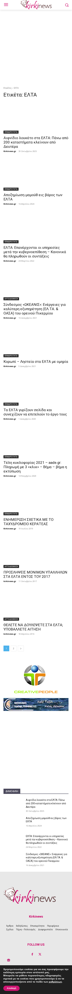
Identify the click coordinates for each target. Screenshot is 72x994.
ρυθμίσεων (55, 981)
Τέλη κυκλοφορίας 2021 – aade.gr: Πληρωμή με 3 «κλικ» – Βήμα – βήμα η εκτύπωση (35, 467)
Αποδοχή (11, 988)
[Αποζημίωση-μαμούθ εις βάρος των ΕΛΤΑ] (36, 174)
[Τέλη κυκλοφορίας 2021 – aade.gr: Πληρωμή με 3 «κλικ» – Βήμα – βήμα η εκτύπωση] (36, 442)
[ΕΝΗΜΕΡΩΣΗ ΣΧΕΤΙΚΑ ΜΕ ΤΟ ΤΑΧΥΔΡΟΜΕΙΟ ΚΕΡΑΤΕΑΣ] (36, 499)
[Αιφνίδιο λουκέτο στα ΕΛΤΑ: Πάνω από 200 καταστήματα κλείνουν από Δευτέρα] (36, 117)
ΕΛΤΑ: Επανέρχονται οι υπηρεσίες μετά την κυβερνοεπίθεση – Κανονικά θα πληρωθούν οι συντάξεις (34, 252)
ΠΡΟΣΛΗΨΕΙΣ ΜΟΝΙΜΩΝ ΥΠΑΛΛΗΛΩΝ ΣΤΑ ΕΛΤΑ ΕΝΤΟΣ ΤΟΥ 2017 (35, 574)
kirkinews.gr (9, 581)
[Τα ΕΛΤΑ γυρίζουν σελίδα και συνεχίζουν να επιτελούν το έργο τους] (36, 389)
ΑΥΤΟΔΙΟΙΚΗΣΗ (11, 298)
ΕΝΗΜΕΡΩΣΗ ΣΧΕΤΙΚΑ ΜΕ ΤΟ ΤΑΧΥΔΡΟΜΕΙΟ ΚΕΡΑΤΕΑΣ (28, 522)
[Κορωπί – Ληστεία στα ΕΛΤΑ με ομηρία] (36, 341)
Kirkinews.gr (9, 151)
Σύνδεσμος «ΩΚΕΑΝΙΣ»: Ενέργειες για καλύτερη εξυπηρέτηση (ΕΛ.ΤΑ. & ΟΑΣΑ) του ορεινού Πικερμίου (34, 309)
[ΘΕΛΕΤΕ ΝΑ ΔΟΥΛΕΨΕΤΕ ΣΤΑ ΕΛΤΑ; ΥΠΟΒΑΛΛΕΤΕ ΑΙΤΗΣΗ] (36, 604)
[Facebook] (32, 954)
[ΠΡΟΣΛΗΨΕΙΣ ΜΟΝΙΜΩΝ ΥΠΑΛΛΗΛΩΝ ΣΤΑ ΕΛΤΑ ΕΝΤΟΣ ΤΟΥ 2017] (36, 552)
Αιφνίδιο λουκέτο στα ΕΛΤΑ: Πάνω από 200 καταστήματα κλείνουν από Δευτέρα (35, 142)
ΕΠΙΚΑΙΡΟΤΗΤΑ (11, 132)
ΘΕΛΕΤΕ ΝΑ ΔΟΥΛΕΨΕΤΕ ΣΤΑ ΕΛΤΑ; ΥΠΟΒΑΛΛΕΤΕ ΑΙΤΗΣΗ (33, 627)
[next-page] (21, 648)
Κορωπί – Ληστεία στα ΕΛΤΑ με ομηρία (35, 362)
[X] (40, 954)
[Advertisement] (36, 47)
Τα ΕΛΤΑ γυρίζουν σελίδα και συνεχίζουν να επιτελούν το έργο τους (35, 412)
